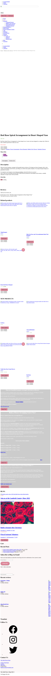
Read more (4, 238)
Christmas (8, 149)
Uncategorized (4, 531)
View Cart (4, 15)
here (41, 459)
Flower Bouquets (23, 149)
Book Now (4, 462)
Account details (6, 1)
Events (2, 495)
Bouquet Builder (19, 172)
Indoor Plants (6, 28)
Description (5, 160)
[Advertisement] (25, 571)
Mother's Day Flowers (8, 50)
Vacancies (5, 41)
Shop (4, 19)
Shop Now (4, 409)
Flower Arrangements (14, 149)
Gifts (4, 30)
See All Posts (4, 540)
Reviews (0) (12, 160)
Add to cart (30, 241)
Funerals (5, 34)
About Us (8, 36)
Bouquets (5, 21)
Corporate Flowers (10, 22)
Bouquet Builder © (7, 27)
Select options (5, 327)
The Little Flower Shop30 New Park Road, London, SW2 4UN (5, 663)
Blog (4, 40)
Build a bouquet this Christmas (11, 527)
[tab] (5, 161)
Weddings (5, 31)
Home (4, 18)
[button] (4, 146)
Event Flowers (6, 33)
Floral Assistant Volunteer (9, 534)
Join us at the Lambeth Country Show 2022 (15, 498)
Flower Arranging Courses (8, 29)
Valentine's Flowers (42, 149)
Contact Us (5, 35)
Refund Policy (9, 39)
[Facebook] (13, 634)
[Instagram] (13, 644)
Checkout (5, 4)
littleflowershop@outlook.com (7, 667)
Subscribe (5, 563)
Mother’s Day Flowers (10, 23)
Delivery (7, 37)
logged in (8, 196)
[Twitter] (13, 654)
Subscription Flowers (10, 24)
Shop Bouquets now (5, 406)
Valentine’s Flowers (10, 25)
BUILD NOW (5, 486)
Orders (4, 2)
